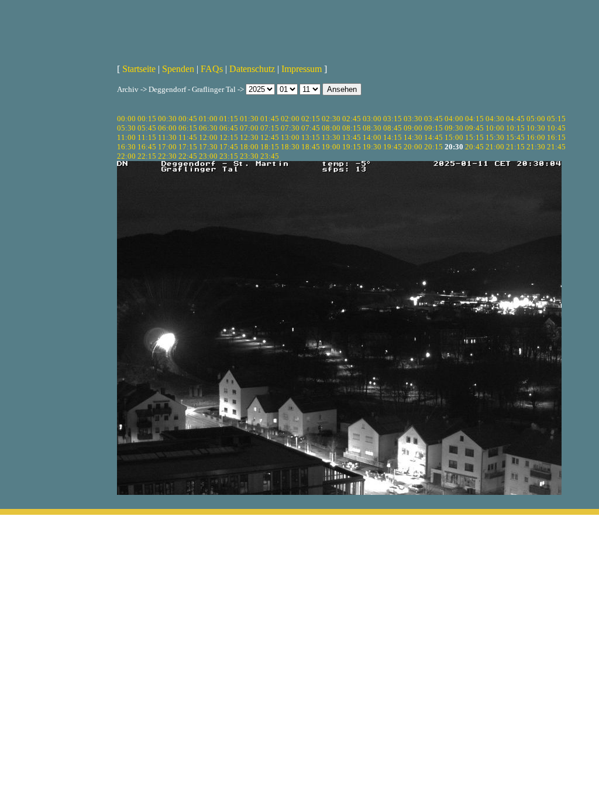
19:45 (392, 146)
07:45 (310, 128)
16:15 (556, 137)
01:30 (249, 118)
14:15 (392, 137)
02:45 (351, 118)
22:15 (146, 156)
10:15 (515, 128)
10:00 (495, 128)
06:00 (167, 128)
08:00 (331, 128)
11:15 (146, 137)
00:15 (146, 118)
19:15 (351, 146)
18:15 (269, 146)
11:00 (126, 137)
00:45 (187, 118)
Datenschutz (252, 69)
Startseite (139, 69)
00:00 (126, 118)
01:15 (228, 118)
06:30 (208, 128)
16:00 (535, 137)
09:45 (474, 128)
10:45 (556, 128)
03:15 (392, 118)
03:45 (433, 118)
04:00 (454, 118)
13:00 (290, 137)
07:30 (290, 128)
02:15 (310, 118)
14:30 (413, 137)
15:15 (474, 137)
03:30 (413, 118)
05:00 (535, 118)
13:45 (351, 137)
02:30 (331, 118)
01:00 (208, 118)
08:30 (372, 128)
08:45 (392, 128)
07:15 (269, 128)
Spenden (178, 69)
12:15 (228, 137)
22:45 (187, 156)
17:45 (228, 146)
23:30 (249, 156)
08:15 (351, 128)
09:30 (454, 128)
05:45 (146, 128)
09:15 (433, 128)
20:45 (474, 146)
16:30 (126, 146)
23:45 (269, 156)
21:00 (495, 146)
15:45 (515, 137)
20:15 (433, 146)
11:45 (187, 137)
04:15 (474, 118)
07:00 (249, 128)
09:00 (413, 128)
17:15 (187, 146)
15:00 (454, 137)
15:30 (495, 137)
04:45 (515, 118)
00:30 (167, 118)
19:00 (331, 146)
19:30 (372, 146)
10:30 (535, 128)
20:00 (413, 146)
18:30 (290, 146)
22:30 (167, 156)
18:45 (310, 146)
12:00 (208, 137)
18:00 (249, 146)
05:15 (556, 118)
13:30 (331, 137)
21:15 (515, 146)
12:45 (269, 137)
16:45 (146, 146)
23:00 (208, 156)
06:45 (228, 128)
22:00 (126, 156)
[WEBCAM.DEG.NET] (299, 27)
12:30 (249, 137)
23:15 (228, 156)
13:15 (310, 137)
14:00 (372, 137)
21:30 (535, 146)
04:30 (495, 118)
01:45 (269, 118)
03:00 (372, 118)
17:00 (167, 146)
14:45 (433, 137)
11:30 (167, 137)
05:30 (126, 128)
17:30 (208, 146)
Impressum (301, 69)
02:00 (290, 118)
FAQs (212, 69)
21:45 (556, 146)
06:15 (187, 128)
